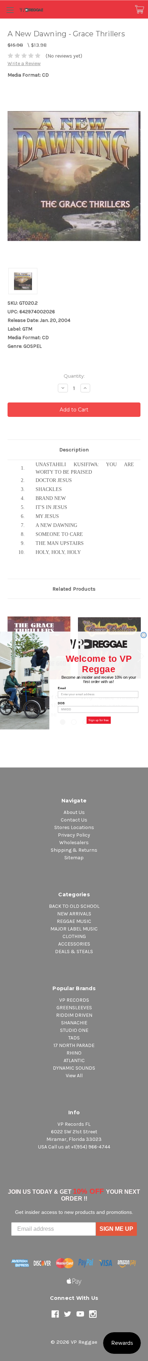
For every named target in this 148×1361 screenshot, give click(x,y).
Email (62, 688)
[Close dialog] (144, 635)
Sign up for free (98, 720)
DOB (61, 703)
